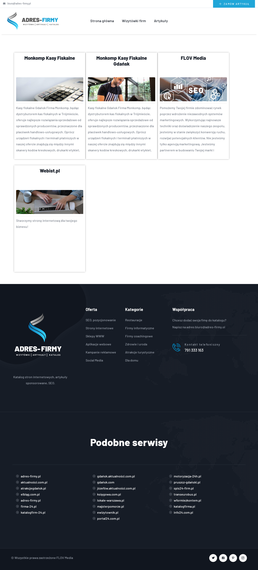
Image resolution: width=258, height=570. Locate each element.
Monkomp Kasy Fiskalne (49, 58)
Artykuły (161, 21)
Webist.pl (50, 170)
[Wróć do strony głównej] (32, 21)
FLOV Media (193, 58)
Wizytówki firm (134, 21)
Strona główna (102, 21)
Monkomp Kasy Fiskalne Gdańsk (121, 61)
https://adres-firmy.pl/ (40, 371)
